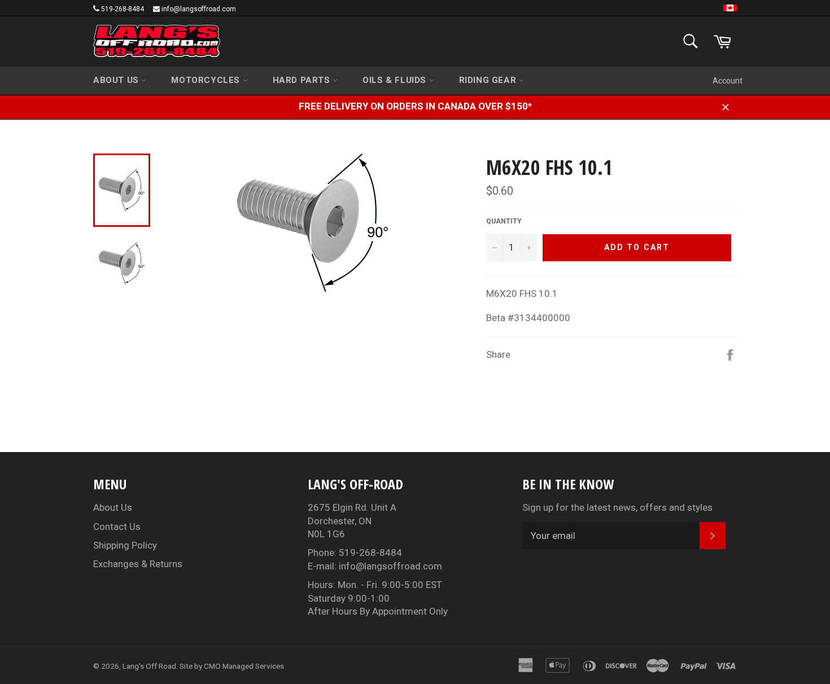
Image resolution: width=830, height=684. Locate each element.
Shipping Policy (125, 545)
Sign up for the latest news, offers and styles (617, 507)
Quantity (504, 221)
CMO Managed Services (244, 665)
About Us (117, 80)
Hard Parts (303, 80)
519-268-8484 (122, 9)
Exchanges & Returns (137, 563)
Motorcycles (206, 80)
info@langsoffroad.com (198, 9)
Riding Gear (489, 80)
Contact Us (117, 526)
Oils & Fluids (395, 80)
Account (727, 80)
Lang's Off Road (149, 665)
